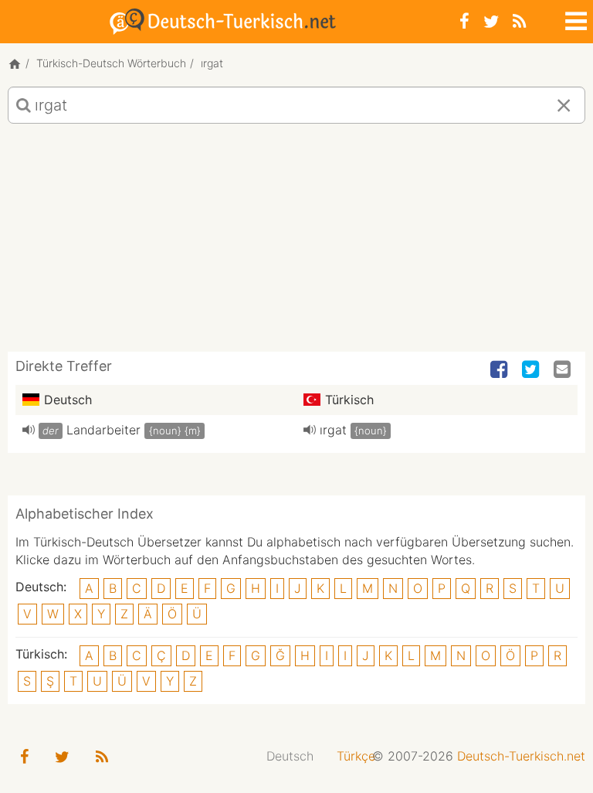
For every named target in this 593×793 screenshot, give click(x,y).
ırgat (333, 429)
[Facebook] (464, 21)
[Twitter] (491, 21)
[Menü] (574, 19)
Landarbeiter (103, 429)
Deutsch (289, 756)
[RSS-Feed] (519, 21)
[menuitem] (290, 756)
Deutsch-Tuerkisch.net (521, 756)
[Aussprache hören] (28, 429)
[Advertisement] (296, 243)
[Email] (564, 370)
